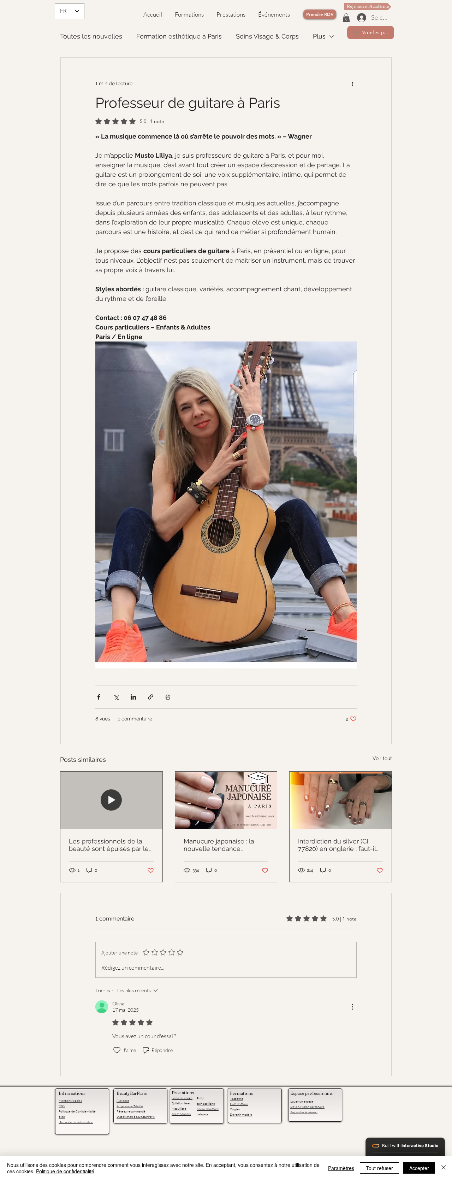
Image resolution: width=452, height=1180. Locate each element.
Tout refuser (379, 1168)
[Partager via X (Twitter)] (116, 697)
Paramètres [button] (341, 1168)
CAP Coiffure (239, 1104)
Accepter (419, 1168)
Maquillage (179, 1108)
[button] (346, 17)
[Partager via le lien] (150, 697)
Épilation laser (181, 1103)
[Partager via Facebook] (98, 697)
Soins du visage (182, 1098)
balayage (202, 1114)
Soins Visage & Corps (267, 36)
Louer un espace (301, 1101)
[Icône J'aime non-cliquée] (116, 1050)
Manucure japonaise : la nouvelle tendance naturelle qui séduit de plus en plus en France (225, 844)
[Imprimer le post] (168, 697)
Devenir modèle (241, 1114)
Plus (319, 36)
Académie (236, 1098)
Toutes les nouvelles (91, 36)
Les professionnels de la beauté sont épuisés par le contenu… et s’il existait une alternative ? (109, 844)
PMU (200, 1098)
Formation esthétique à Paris (179, 36)
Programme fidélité (130, 1106)
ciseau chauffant (208, 1108)
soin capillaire (206, 1103)
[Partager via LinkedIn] (133, 697)
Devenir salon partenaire (307, 1106)
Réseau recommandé (131, 1111)
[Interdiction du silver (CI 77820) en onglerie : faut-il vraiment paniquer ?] (341, 800)
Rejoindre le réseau (303, 1112)
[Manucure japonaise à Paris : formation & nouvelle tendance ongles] (226, 800)
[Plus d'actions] (352, 83)
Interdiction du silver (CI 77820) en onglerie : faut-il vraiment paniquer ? (337, 844)
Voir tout (382, 758)
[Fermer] (443, 1168)
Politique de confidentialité (65, 1171)
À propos (123, 1100)
